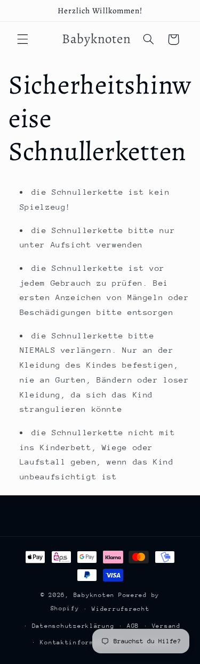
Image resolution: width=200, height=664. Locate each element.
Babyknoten (94, 595)
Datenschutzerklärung (73, 625)
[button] (22, 39)
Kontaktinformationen (81, 642)
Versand (166, 625)
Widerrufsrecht (120, 608)
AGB (133, 625)
